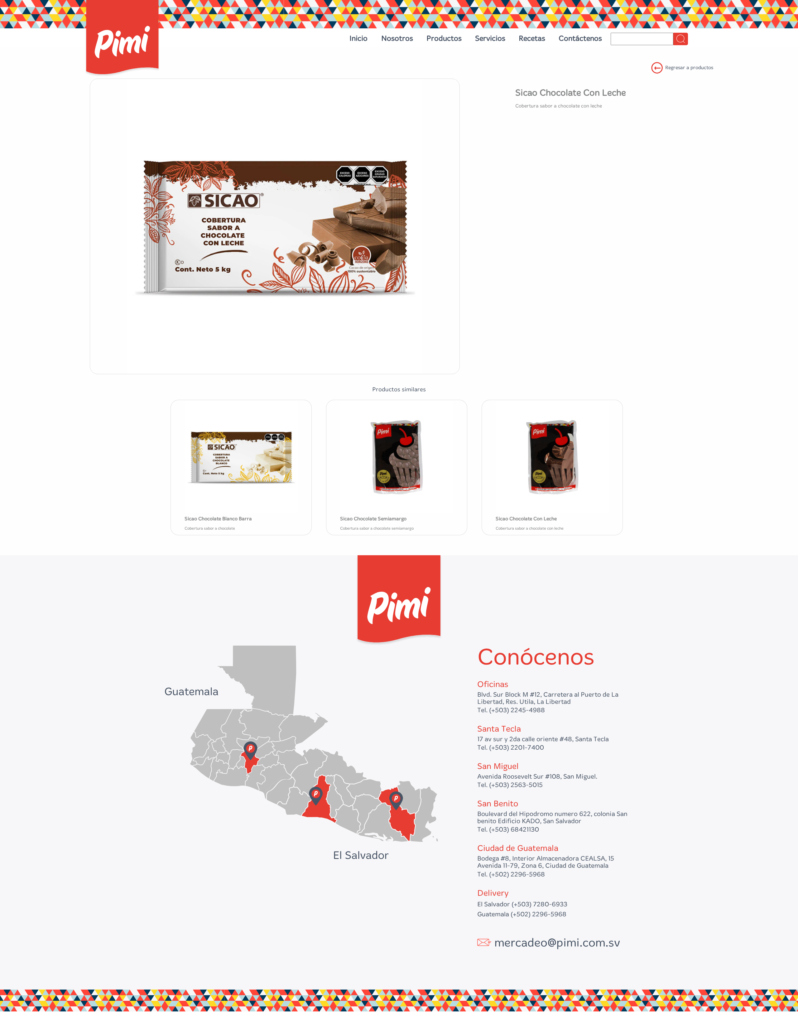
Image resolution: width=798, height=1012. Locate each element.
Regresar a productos (689, 67)
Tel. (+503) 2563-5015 (510, 785)
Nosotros (397, 38)
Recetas (532, 38)
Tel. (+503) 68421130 (508, 829)
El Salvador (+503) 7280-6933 (522, 904)
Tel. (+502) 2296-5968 (511, 874)
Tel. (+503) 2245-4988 (511, 710)
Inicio (358, 38)
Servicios (490, 38)
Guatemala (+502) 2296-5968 (521, 914)
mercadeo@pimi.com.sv (557, 943)
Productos (444, 38)
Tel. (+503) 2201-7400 (510, 748)
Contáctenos (580, 38)
